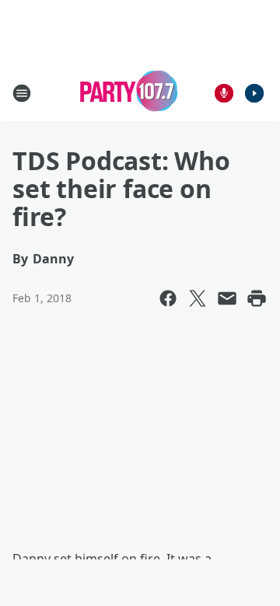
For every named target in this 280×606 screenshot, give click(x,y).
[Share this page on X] (197, 298)
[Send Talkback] (224, 93)
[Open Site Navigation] (21, 93)
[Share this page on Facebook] (168, 298)
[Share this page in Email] (227, 298)
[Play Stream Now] (254, 93)
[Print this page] (257, 298)
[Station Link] (129, 93)
